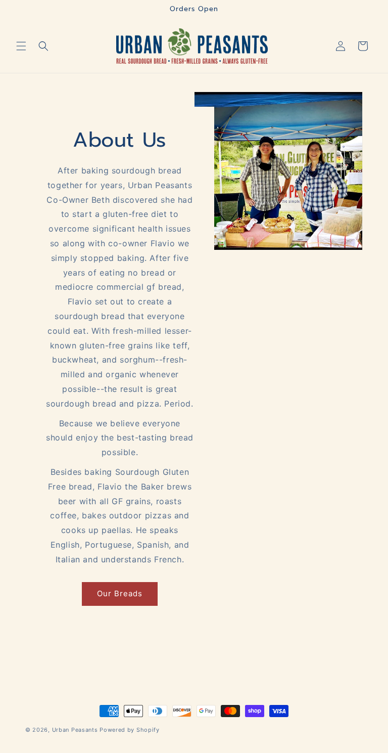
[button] (21, 46)
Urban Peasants (75, 729)
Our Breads (119, 593)
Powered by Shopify (130, 729)
